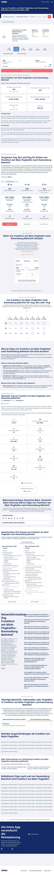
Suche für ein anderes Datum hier (27, 281)
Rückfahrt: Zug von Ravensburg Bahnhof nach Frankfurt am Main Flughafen (14, 767)
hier (41, 290)
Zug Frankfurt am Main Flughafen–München (30, 791)
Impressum (24, 870)
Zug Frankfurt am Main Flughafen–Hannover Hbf (31, 742)
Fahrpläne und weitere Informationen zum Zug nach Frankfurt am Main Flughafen (39, 767)
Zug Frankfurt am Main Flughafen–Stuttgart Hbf (14, 813)
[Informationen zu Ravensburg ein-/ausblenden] (51, 724)
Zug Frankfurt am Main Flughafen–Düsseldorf (30, 748)
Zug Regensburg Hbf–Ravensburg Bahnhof (12, 788)
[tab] (8, 53)
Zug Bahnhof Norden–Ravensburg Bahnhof (29, 788)
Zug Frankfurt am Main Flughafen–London (12, 794)
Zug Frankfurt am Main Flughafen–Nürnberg (30, 806)
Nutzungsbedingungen (35, 870)
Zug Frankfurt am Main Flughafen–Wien (29, 800)
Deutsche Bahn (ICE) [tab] (27, 542)
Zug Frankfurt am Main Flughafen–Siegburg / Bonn (14, 742)
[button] (32, 16)
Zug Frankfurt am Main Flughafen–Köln (11, 748)
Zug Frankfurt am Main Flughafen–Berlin (12, 751)
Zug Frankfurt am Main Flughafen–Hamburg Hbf (14, 803)
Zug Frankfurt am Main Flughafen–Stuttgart (30, 794)
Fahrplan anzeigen (13, 109)
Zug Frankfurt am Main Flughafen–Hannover (13, 810)
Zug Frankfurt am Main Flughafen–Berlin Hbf (30, 797)
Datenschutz (47, 870)
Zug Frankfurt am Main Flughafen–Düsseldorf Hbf (14, 745)
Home (2, 819)
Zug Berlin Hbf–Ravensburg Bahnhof (11, 784)
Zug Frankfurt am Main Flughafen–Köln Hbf (12, 800)
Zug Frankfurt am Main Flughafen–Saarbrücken (31, 745)
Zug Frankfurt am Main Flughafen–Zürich (12, 806)
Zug (7, 819)
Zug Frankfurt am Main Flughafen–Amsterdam (30, 803)
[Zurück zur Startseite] (4, 2)
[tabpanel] (27, 575)
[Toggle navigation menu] (52, 2)
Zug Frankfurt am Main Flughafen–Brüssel (29, 810)
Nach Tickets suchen (14, 91)
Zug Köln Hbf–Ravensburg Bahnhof (27, 784)
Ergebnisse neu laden (26, 254)
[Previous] (5, 318)
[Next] (50, 49)
